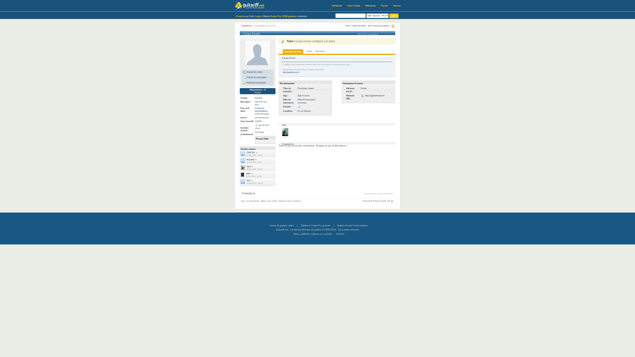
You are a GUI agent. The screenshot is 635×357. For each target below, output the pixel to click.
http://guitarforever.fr (374, 95)
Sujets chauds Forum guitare (352, 225)
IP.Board (376, 201)
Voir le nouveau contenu (378, 26)
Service (397, 5)
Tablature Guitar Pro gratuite (315, 225)
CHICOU (251, 152)
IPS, (390, 201)
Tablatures (337, 5)
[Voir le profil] (256, 152)
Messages (320, 51)
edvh (248, 173)
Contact (340, 234)
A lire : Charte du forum (355, 26)
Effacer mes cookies (269, 201)
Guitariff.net (246, 26)
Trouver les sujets (254, 72)
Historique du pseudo (256, 82)
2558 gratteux (289, 16)
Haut (243, 201)
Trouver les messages (256, 77)
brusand (250, 159)
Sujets (309, 51)
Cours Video (353, 5)
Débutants (370, 5)
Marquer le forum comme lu (290, 201)
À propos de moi (293, 51)
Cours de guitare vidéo (282, 225)
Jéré (249, 166)
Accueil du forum (253, 201)
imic (249, 180)
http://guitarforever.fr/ (291, 72)
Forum (384, 5)
